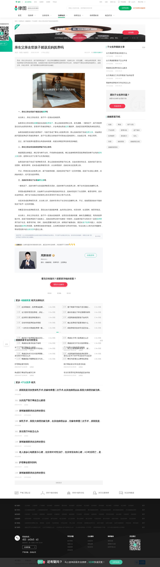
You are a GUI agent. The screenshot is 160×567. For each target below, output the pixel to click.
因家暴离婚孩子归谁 (99, 527)
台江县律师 (45, 518)
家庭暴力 (124, 136)
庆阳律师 (86, 514)
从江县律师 (71, 518)
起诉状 (48, 523)
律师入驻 (112, 2)
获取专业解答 (59, 284)
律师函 (42, 523)
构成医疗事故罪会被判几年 (25, 372)
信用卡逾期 (100, 523)
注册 (106, 2)
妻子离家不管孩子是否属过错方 (77, 307)
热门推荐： (18, 527)
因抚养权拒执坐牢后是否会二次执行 (77, 328)
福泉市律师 (115, 518)
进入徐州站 (28, 2)
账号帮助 (70, 541)
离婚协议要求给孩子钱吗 (29, 343)
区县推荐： (18, 518)
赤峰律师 (133, 514)
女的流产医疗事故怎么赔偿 (32, 400)
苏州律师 (94, 505)
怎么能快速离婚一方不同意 (83, 527)
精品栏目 (108, 15)
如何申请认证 (112, 547)
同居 (109, 141)
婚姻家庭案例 (112, 147)
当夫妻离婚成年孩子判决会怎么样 (31, 348)
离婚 (119, 124)
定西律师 (64, 514)
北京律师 (27, 505)
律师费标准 (94, 15)
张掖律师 (49, 514)
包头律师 (118, 514)
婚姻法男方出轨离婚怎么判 (32, 527)
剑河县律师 (36, 518)
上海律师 (34, 505)
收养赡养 (111, 136)
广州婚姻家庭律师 (55, 510)
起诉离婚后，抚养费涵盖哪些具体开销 (31, 307)
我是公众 (70, 544)
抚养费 (99, 219)
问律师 (48, 2)
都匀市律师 (106, 518)
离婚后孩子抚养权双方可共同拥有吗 (31, 359)
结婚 (109, 124)
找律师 (41, 2)
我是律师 (70, 547)
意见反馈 (70, 550)
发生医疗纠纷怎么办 (29, 431)
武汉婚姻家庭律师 (131, 510)
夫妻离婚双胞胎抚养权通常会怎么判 (77, 353)
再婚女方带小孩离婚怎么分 (75, 338)
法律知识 (61, 15)
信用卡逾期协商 (119, 523)
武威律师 (57, 514)
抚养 (44, 112)
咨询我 (131, 32)
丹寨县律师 (97, 518)
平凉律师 (79, 514)
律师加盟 (110, 541)
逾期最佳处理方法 (89, 523)
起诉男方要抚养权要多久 (29, 317)
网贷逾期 (135, 523)
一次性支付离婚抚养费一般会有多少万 (31, 328)
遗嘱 (35, 123)
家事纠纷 (124, 130)
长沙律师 (123, 505)
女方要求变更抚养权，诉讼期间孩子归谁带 (31, 312)
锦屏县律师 (28, 518)
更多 (143, 47)
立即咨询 (115, 562)
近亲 (67, 126)
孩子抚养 (86, 222)
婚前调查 (121, 141)
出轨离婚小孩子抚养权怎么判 (64, 527)
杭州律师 (71, 505)
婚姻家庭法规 (135, 141)
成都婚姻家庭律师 (80, 510)
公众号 (133, 2)
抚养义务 (89, 132)
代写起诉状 (64, 523)
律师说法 (77, 15)
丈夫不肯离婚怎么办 (48, 527)
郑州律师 (101, 505)
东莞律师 (131, 505)
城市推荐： (18, 514)
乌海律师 (126, 514)
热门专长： (18, 510)
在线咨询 (90, 255)
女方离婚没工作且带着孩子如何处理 (120, 75)
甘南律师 (101, 514)
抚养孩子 (49, 123)
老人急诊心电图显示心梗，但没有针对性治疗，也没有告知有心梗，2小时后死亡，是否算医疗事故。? (68, 452)
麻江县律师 (89, 518)
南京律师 (108, 505)
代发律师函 (55, 523)
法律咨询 (45, 15)
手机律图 (123, 2)
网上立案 (72, 523)
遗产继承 (137, 130)
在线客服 (27, 547)
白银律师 (27, 514)
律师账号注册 (112, 544)
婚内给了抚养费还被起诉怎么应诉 (31, 338)
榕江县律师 (63, 518)
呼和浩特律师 (110, 514)
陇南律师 (71, 514)
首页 (35, 2)
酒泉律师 (42, 514)
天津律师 (116, 505)
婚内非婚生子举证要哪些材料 (76, 312)
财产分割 (130, 124)
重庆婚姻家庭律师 (93, 510)
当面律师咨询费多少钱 (31, 523)
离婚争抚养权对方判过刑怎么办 (118, 83)
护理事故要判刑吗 (28, 462)
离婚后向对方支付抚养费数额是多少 (31, 353)
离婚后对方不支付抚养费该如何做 (77, 343)
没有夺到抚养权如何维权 (29, 323)
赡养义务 (40, 180)
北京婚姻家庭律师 (30, 510)
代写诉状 (79, 523)
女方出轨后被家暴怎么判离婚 (115, 527)
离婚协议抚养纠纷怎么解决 (116, 68)
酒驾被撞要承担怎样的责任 (32, 410)
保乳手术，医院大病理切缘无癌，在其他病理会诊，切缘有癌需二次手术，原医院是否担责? (63, 421)
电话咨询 (90, 547)
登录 (101, 2)
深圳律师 (49, 505)
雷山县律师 (80, 518)
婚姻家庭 (28, 21)
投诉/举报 (97, 236)
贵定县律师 (132, 518)
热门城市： (18, 505)
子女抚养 (34, 21)
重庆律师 (64, 505)
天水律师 (34, 514)
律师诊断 (90, 544)
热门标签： (18, 523)
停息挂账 (128, 523)
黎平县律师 (54, 518)
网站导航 (140, 2)
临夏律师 (94, 514)
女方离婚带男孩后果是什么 (116, 53)
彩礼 (135, 136)
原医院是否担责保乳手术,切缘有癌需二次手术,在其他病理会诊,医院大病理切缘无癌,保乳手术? (64, 390)
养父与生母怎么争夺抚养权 (75, 359)
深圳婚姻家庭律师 (68, 510)
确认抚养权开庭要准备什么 (75, 323)
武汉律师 (86, 505)
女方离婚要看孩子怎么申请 (116, 60)
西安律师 (79, 505)
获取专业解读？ (98, 52)
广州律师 (42, 505)
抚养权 (24, 226)
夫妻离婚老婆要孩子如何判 (75, 317)
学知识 (55, 2)
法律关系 (30, 229)
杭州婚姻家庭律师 (105, 510)
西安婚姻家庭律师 (118, 510)
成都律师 (57, 505)
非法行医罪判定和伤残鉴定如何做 (77, 372)
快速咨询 (117, 106)
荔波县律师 (123, 518)
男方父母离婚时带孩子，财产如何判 (77, 348)
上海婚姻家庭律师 (42, 510)
